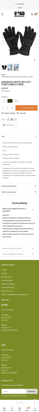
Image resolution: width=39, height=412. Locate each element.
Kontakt (4, 273)
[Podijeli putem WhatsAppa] (15, 119)
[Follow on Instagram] (21, 8)
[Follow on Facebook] (18, 8)
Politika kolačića (7, 280)
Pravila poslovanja (8, 287)
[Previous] (3, 41)
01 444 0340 (20, 4)
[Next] (36, 41)
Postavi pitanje (10, 125)
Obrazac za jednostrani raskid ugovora (15, 294)
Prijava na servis (7, 291)
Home (3, 74)
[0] (35, 14)
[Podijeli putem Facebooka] (8, 119)
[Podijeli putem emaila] (11, 119)
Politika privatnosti (8, 284)
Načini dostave (7, 277)
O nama (4, 270)
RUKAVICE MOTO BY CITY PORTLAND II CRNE (17, 77)
